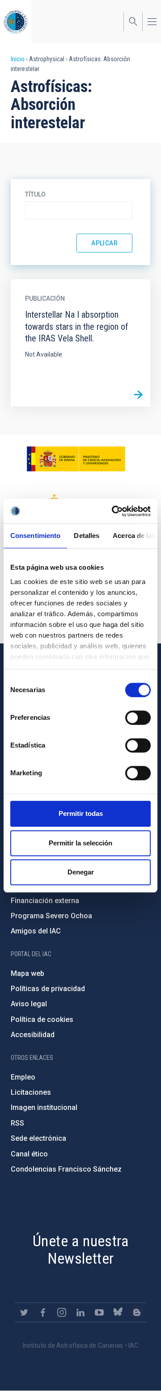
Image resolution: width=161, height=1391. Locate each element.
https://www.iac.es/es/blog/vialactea (136, 1312)
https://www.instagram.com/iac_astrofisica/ (61, 1312)
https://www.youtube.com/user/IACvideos (99, 1312)
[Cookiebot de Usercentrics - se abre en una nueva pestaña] (113, 511)
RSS (17, 1123)
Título (35, 194)
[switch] (138, 717)
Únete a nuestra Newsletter (80, 1249)
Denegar (81, 872)
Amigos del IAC (36, 931)
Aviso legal (29, 1004)
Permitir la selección (80, 843)
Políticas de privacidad (48, 988)
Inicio (18, 59)
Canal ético (29, 1154)
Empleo (23, 1077)
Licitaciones (31, 1092)
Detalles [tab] (86, 535)
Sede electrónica (38, 1138)
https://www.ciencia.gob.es (76, 459)
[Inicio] (15, 21)
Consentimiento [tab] (35, 535)
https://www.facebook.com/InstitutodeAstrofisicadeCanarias (43, 1312)
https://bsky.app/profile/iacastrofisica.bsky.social (118, 1312)
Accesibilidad (33, 1034)
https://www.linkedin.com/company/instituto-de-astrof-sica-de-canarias (80, 1312)
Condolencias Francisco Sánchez (66, 1169)
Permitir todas (81, 813)
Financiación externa (45, 900)
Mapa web (27, 973)
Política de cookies (42, 1019)
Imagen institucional (44, 1107)
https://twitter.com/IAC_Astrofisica (24, 1312)
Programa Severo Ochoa (51, 916)
